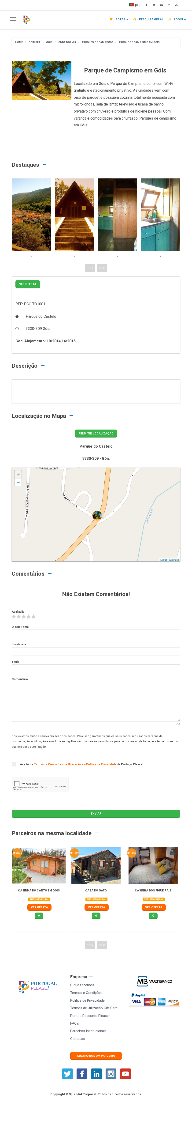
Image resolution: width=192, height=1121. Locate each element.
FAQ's (74, 1023)
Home (19, 42)
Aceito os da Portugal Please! (81, 764)
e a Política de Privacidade (99, 764)
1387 (76, 852)
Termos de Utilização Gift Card (94, 1008)
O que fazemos (82, 985)
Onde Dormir (67, 42)
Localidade (19, 644)
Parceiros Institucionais (88, 1031)
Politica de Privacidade (87, 1000)
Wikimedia (174, 559)
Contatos (77, 1039)
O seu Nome (20, 627)
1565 (133, 852)
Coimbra (34, 42)
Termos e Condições (86, 993)
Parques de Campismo (97, 42)
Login (178, 19)
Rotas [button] (120, 19)
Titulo (15, 662)
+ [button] (18, 474)
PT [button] (136, 5)
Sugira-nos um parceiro (96, 1055)
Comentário (20, 679)
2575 (18, 852)
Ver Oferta (27, 284)
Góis (48, 42)
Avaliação (18, 611)
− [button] (18, 482)
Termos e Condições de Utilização (57, 764)
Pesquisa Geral (150, 19)
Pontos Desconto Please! (90, 1016)
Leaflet (163, 559)
